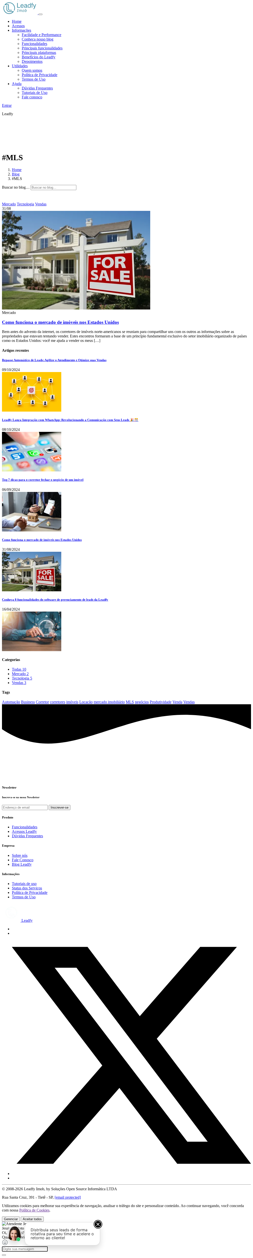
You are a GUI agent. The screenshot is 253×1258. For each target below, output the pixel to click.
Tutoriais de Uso (34, 92)
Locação (86, 702)
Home (16, 21)
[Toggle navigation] (40, 14)
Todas (19, 669)
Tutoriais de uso (24, 884)
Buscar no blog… (16, 187)
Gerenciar (11, 1219)
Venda (177, 702)
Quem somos (32, 70)
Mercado (9, 204)
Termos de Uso (33, 79)
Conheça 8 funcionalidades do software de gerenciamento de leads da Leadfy (55, 599)
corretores (57, 702)
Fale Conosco (22, 860)
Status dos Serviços (27, 888)
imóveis (72, 702)
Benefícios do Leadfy (38, 57)
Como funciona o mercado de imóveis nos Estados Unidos (60, 322)
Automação (11, 702)
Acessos (18, 26)
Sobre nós (19, 855)
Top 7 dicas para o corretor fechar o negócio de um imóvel (43, 480)
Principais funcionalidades (42, 48)
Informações (21, 30)
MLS (130, 702)
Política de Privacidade (39, 75)
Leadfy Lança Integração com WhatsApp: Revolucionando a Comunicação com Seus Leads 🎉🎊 (70, 420)
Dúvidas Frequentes (37, 88)
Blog (16, 174)
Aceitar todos (32, 1219)
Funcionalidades (34, 44)
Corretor (42, 702)
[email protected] (68, 1197)
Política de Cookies (34, 1210)
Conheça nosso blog (37, 39)
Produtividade (160, 702)
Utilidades (20, 66)
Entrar (7, 105)
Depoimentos (32, 61)
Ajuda (16, 84)
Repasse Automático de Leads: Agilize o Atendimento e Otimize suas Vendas (54, 360)
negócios (142, 702)
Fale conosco (32, 97)
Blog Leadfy (22, 864)
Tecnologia (25, 204)
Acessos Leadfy (24, 831)
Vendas (40, 204)
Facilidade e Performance (41, 35)
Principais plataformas (39, 52)
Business (28, 702)
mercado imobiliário (109, 702)
